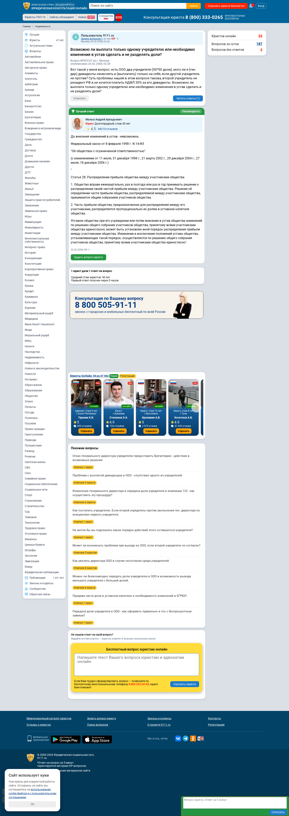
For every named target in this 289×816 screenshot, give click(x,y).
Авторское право (36, 67)
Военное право (34, 122)
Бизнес (29, 111)
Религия (30, 456)
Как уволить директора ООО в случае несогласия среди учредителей (121, 561)
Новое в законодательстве (42, 368)
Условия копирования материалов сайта (63, 770)
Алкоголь (31, 78)
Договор (30, 150)
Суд (27, 511)
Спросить (86, 431)
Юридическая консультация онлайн (59, 8)
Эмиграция (32, 561)
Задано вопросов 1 (92, 38)
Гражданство (33, 139)
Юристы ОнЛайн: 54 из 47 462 (89, 375)
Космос (29, 280)
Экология (31, 555)
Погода (29, 412)
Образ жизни (33, 384)
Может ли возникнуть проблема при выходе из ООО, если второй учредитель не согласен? (136, 545)
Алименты (31, 73)
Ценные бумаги (35, 544)
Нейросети (32, 362)
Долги (29, 155)
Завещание (32, 194)
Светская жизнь (35, 462)
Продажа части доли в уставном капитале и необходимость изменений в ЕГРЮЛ (130, 596)
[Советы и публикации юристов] (26, 6)
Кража (29, 285)
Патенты (30, 406)
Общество (31, 395)
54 (260, 36)
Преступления (34, 434)
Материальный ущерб (39, 313)
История (30, 252)
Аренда (29, 89)
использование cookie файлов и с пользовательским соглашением (32, 793)
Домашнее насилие (37, 161)
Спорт (28, 495)
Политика (31, 418)
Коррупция (32, 274)
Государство (33, 133)
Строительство (34, 506)
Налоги (29, 346)
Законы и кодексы (159, 718)
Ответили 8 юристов (85, 568)
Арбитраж (31, 84)
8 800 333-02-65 (139, 684)
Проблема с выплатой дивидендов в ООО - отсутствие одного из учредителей (127, 475)
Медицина (31, 318)
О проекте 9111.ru (158, 724)
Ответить (80, 98)
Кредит (29, 291)
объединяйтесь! (64, 5)
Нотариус (31, 379)
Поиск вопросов (97, 724)
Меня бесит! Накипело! (39, 324)
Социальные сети (36, 489)
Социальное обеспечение (41, 484)
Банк (28, 100)
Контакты (214, 718)
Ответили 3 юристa (84, 482)
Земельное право (36, 211)
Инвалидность (34, 227)
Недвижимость (34, 357)
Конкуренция (33, 258)
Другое (29, 166)
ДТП (27, 172)
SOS (119, 17)
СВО (27, 467)
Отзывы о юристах (39, 724)
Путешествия (33, 445)
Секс (28, 473)
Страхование (33, 500)
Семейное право (35, 478)
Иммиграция (33, 222)
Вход (261, 5)
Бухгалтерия (33, 117)
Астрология (32, 95)
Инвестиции (32, 233)
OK (32, 804)
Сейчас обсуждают (62, 17)
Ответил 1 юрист (83, 467)
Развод (29, 451)
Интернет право (35, 247)
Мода (28, 329)
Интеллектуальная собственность (37, 240)
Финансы (31, 539)
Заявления (32, 205)
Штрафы (30, 550)
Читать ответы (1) (188, 98)
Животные (32, 183)
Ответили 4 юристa (84, 587)
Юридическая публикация (42, 572)
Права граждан (35, 429)
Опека (29, 401)
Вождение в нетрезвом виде (43, 128)
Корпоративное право (39, 269)
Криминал (31, 296)
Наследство (32, 351)
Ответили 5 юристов (85, 552)
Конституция (33, 263)
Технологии (32, 522)
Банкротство (33, 106)
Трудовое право (35, 528)
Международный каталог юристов (49, 718)
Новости (30, 373)
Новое (86, 17)
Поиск (113, 376)
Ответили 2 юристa (84, 502)
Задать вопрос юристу (88, 257)
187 (259, 43)
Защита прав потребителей (42, 199)
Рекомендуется (191, 111)
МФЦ (28, 340)
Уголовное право (36, 533)
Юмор (28, 566)
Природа (30, 440)
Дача (28, 144)
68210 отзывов (104, 129)
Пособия (30, 423)
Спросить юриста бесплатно (226, 5)
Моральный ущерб (37, 335)
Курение (30, 307)
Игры (28, 216)
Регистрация (127, 376)
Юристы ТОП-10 (35, 17)
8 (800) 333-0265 (204, 17)
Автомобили (33, 56)
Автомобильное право (39, 62)
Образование (33, 390)
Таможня (31, 517)
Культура (31, 302)
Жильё (29, 188)
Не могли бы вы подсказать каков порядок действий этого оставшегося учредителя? (133, 530)
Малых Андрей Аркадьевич (104, 119)
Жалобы (30, 177)
